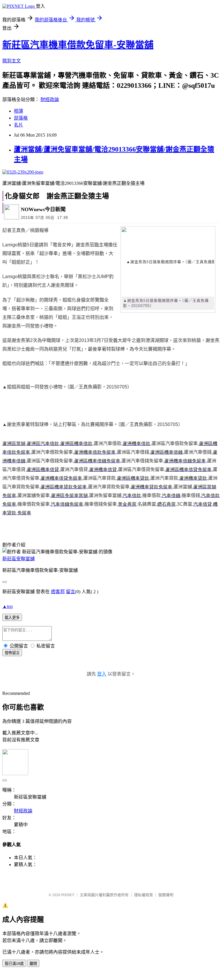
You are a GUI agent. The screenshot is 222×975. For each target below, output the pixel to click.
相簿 (18, 111)
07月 (40, 217)
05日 (50, 217)
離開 (33, 963)
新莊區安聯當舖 (18, 558)
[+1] (178, 211)
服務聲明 (165, 895)
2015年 (27, 217)
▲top (7, 606)
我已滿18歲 (14, 963)
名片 (18, 124)
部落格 (21, 118)
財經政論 (49, 99)
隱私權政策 (143, 895)
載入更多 (12, 617)
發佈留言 (12, 653)
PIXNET (67, 895)
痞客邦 (58, 591)
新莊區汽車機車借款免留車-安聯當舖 (77, 45)
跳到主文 (11, 60)
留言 (70, 591)
